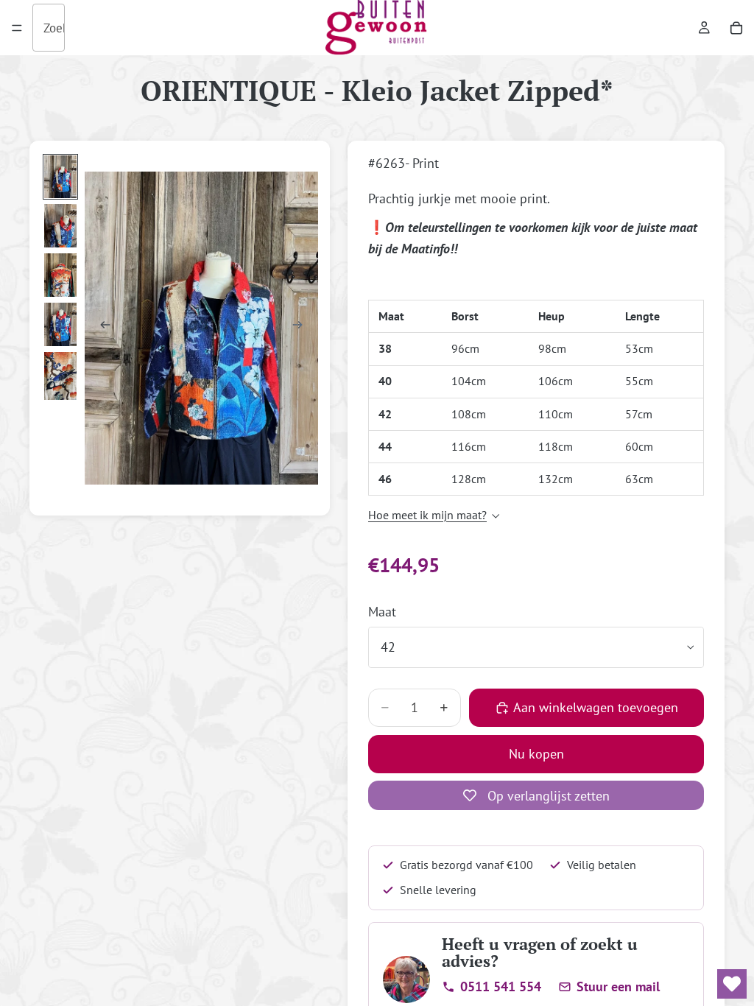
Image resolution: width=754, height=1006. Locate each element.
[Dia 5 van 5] (60, 376)
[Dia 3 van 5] (60, 275)
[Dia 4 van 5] (60, 324)
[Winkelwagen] (736, 28)
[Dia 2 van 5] (60, 225)
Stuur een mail (618, 986)
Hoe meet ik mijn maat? (427, 514)
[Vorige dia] (101, 328)
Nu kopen (536, 753)
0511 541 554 (500, 986)
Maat (382, 611)
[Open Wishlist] (732, 984)
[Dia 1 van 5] (60, 177)
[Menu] (17, 28)
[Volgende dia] (302, 328)
